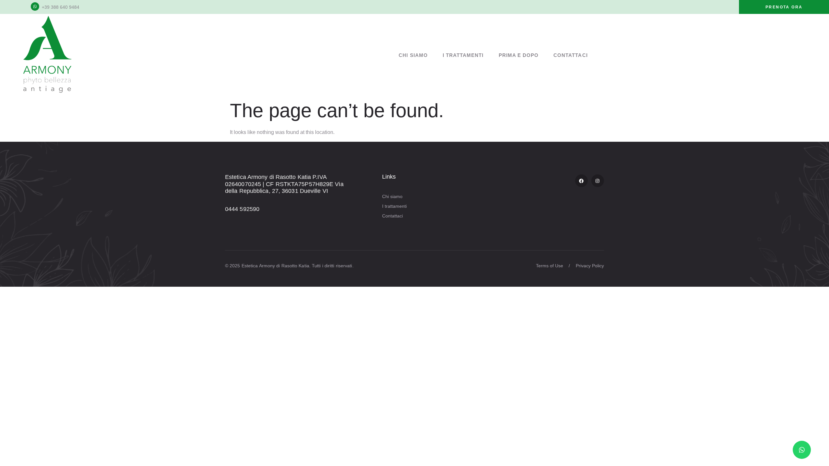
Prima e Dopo (519, 55)
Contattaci (570, 55)
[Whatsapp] (802, 450)
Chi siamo (413, 55)
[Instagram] (597, 180)
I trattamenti (463, 55)
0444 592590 (242, 209)
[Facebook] (581, 180)
